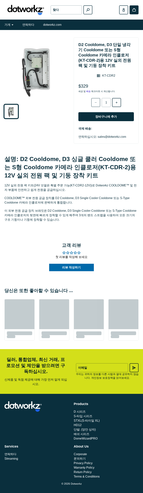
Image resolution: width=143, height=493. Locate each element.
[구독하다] (134, 367)
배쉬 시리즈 (81, 434)
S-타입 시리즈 (83, 416)
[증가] (116, 102)
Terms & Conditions (87, 476)
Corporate (80, 454)
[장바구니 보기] (134, 9)
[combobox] (66, 9)
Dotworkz (76, 483)
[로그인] (123, 9)
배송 (88, 91)
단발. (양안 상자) (85, 429)
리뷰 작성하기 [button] (71, 267)
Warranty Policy (84, 467)
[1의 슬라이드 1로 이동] (11, 111)
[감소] (95, 102)
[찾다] (87, 9)
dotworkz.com (52, 24)
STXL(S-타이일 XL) (87, 420)
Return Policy (83, 472)
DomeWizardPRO (86, 438)
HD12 (78, 425)
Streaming (11, 458)
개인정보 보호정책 (102, 377)
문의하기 (80, 458)
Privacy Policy (83, 463)
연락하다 (28, 24)
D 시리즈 (80, 411)
